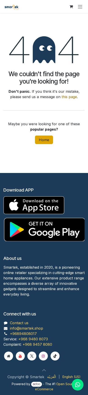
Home (44, 140)
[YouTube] (20, 356)
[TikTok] (55, 356)
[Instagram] (43, 356)
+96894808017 (23, 333)
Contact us (19, 323)
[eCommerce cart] (71, 6)
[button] (44, 370)
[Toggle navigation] (80, 6)
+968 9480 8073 (33, 339)
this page (69, 97)
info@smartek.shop (26, 328)
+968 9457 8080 (37, 344)
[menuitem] (51, 377)
